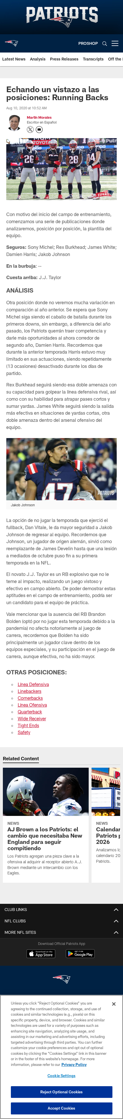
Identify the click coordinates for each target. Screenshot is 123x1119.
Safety (24, 732)
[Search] (104, 43)
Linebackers (29, 691)
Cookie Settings (61, 1075)
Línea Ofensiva (32, 704)
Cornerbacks (30, 698)
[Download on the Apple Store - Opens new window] (40, 954)
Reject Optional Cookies (61, 1092)
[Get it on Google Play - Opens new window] (80, 956)
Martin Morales (39, 117)
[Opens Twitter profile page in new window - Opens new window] (30, 129)
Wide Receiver (32, 718)
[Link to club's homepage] (11, 41)
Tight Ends (28, 725)
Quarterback (30, 711)
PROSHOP (88, 43)
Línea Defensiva (33, 684)
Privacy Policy (74, 1064)
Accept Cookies (62, 1108)
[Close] (114, 1004)
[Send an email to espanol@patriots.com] (39, 129)
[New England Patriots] (61, 980)
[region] (61, 1057)
